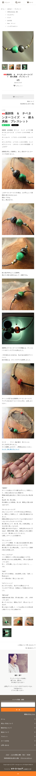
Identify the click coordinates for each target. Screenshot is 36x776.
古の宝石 (9, 20)
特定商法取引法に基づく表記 (11, 758)
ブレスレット (17, 9)
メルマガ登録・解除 (16, 754)
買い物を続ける (30, 648)
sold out (9, 9)
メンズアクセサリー (12, 26)
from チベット (11, 23)
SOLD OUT (19, 97)
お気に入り (19, 85)
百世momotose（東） (13, 12)
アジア (9, 17)
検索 (19, 2)
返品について (30, 101)
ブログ (7, 754)
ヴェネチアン (10, 14)
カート (31, 2)
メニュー (7, 2)
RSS (23, 754)
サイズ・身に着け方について (10, 449)
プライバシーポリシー (26, 758)
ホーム (2, 9)
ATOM (28, 754)
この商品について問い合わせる (25, 645)
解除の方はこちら (29, 714)
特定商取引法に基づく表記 (27, 103)
